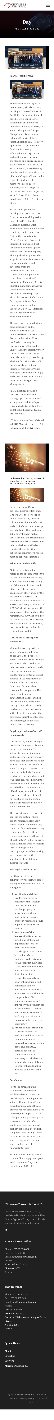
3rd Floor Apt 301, (14, 1313)
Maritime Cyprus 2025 (16, 1365)
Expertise (10, 1355)
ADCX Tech (40, 1394)
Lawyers (9, 1360)
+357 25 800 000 (21, 1249)
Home (13, 1398)
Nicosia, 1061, (12, 1324)
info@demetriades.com (24, 1256)
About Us (10, 1350)
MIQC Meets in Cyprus (21, 75)
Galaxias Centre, (13, 1309)
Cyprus (8, 1272)
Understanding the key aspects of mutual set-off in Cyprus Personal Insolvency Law (27, 481)
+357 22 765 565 (20, 1294)
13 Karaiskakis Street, (16, 1264)
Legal (31, 1402)
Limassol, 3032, (13, 1268)
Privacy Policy (27, 1398)
